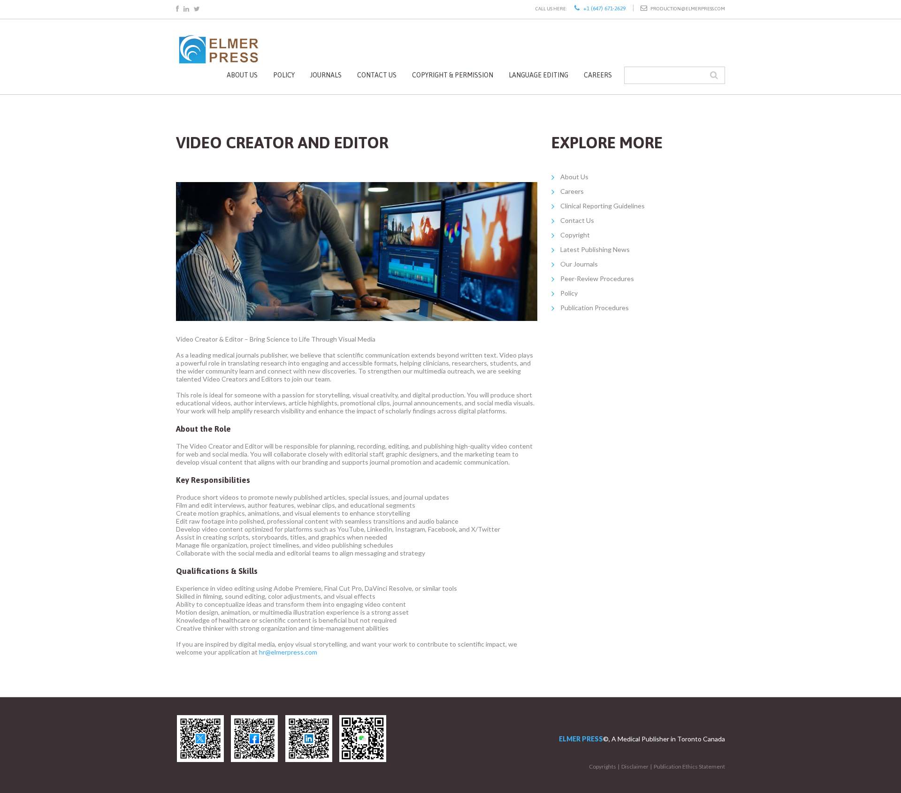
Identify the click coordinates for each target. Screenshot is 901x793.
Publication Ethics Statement (689, 766)
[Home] (218, 37)
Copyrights (602, 766)
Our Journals (579, 264)
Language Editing (538, 75)
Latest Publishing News (595, 249)
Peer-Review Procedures (597, 278)
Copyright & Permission (452, 75)
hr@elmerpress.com (288, 652)
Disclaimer (635, 766)
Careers (598, 75)
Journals (326, 75)
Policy (284, 75)
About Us (242, 75)
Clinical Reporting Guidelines (602, 206)
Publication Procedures (594, 308)
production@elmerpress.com (687, 8)
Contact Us (377, 75)
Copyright (575, 235)
